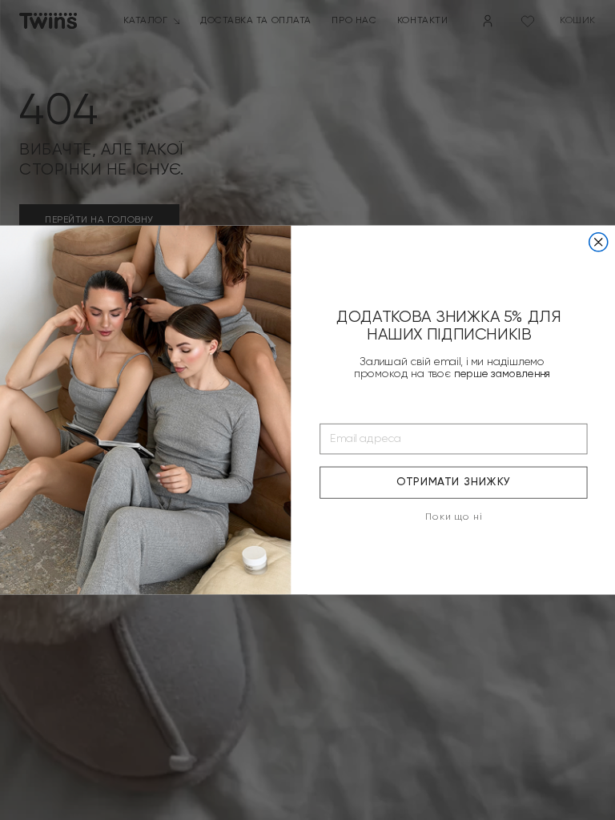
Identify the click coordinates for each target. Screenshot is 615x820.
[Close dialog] (598, 242)
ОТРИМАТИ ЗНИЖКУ (453, 482)
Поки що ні (453, 517)
